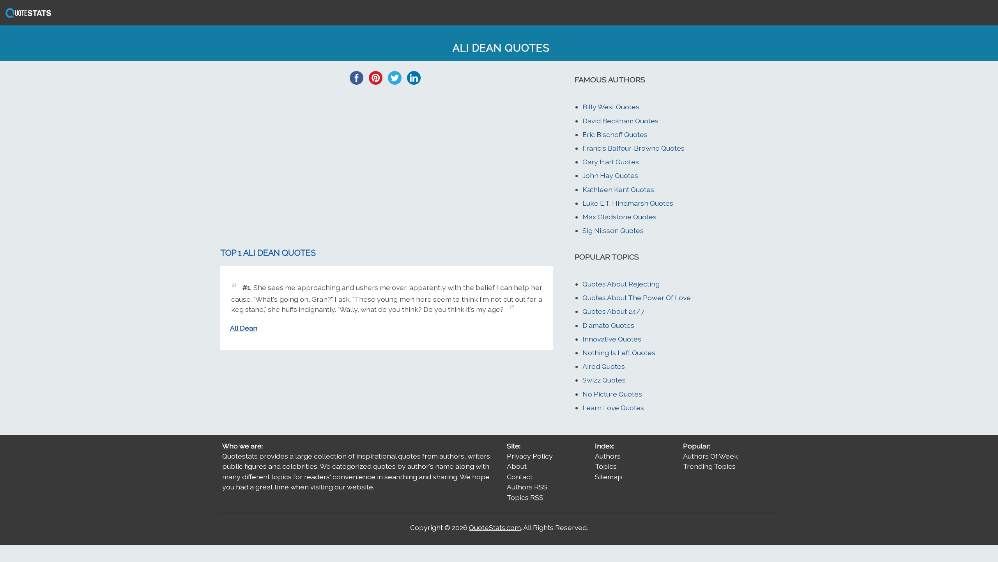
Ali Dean (243, 328)
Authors (608, 456)
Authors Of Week (710, 456)
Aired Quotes (603, 366)
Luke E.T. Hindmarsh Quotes (627, 203)
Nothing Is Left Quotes (618, 353)
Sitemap (608, 477)
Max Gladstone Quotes (619, 217)
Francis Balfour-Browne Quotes (633, 148)
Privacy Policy (530, 456)
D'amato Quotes (608, 325)
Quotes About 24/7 (613, 311)
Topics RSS (525, 497)
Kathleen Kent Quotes (618, 189)
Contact (520, 477)
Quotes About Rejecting (621, 284)
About (517, 466)
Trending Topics (709, 466)
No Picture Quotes (612, 394)
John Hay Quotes (610, 175)
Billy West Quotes (610, 107)
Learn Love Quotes (613, 408)
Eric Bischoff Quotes (615, 134)
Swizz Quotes (604, 380)
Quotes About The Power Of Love (636, 297)
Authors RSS (527, 487)
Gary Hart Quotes (610, 162)
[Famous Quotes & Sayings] (27, 17)
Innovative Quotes (611, 339)
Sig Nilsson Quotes (613, 230)
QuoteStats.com (495, 527)
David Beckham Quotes (620, 121)
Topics (606, 466)
